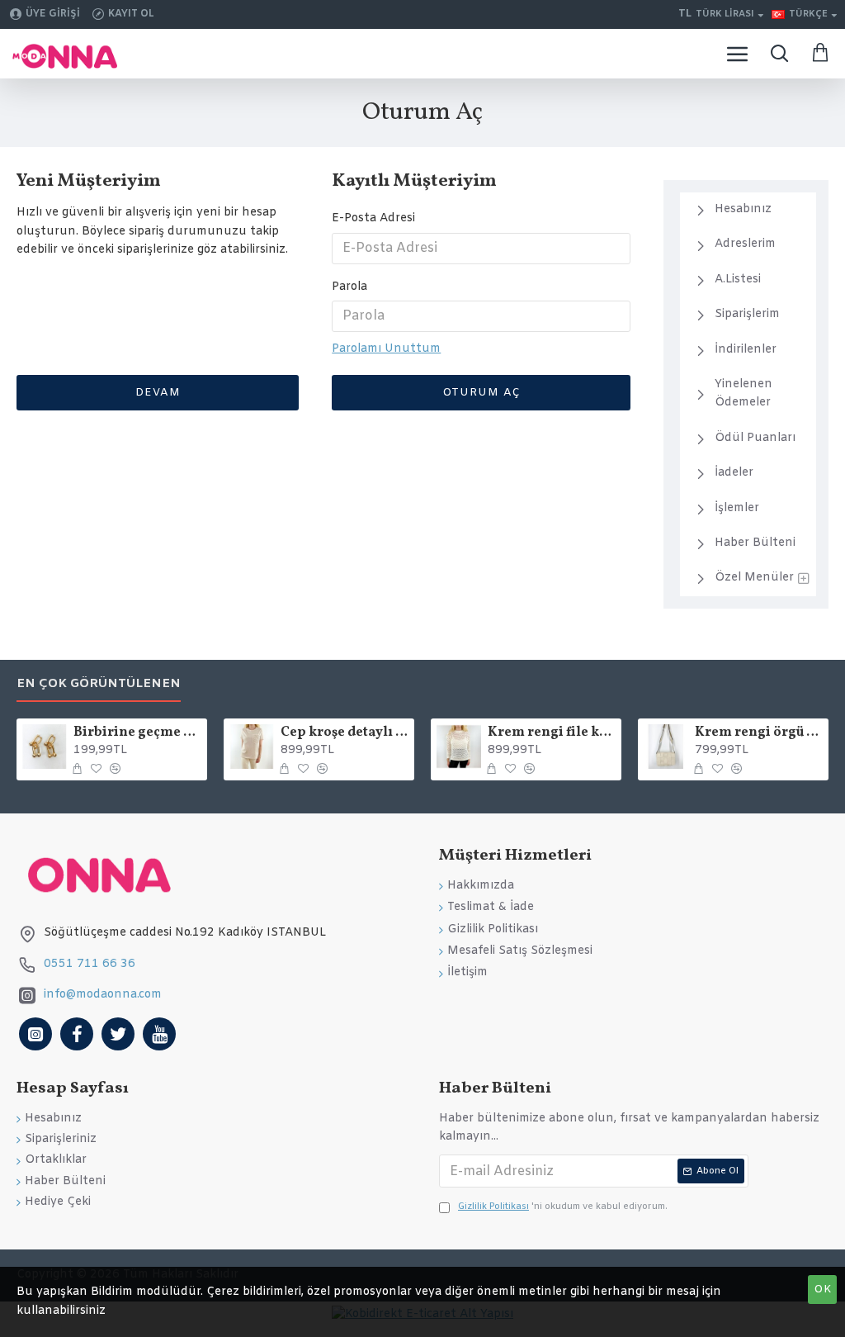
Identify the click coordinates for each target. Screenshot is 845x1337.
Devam (158, 393)
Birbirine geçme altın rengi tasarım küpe (137, 733)
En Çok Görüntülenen (99, 684)
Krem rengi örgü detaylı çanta (759, 733)
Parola (349, 287)
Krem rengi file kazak (552, 733)
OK (823, 1289)
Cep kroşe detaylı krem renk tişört (344, 733)
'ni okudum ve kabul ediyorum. (563, 1206)
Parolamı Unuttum (386, 349)
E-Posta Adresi (373, 218)
